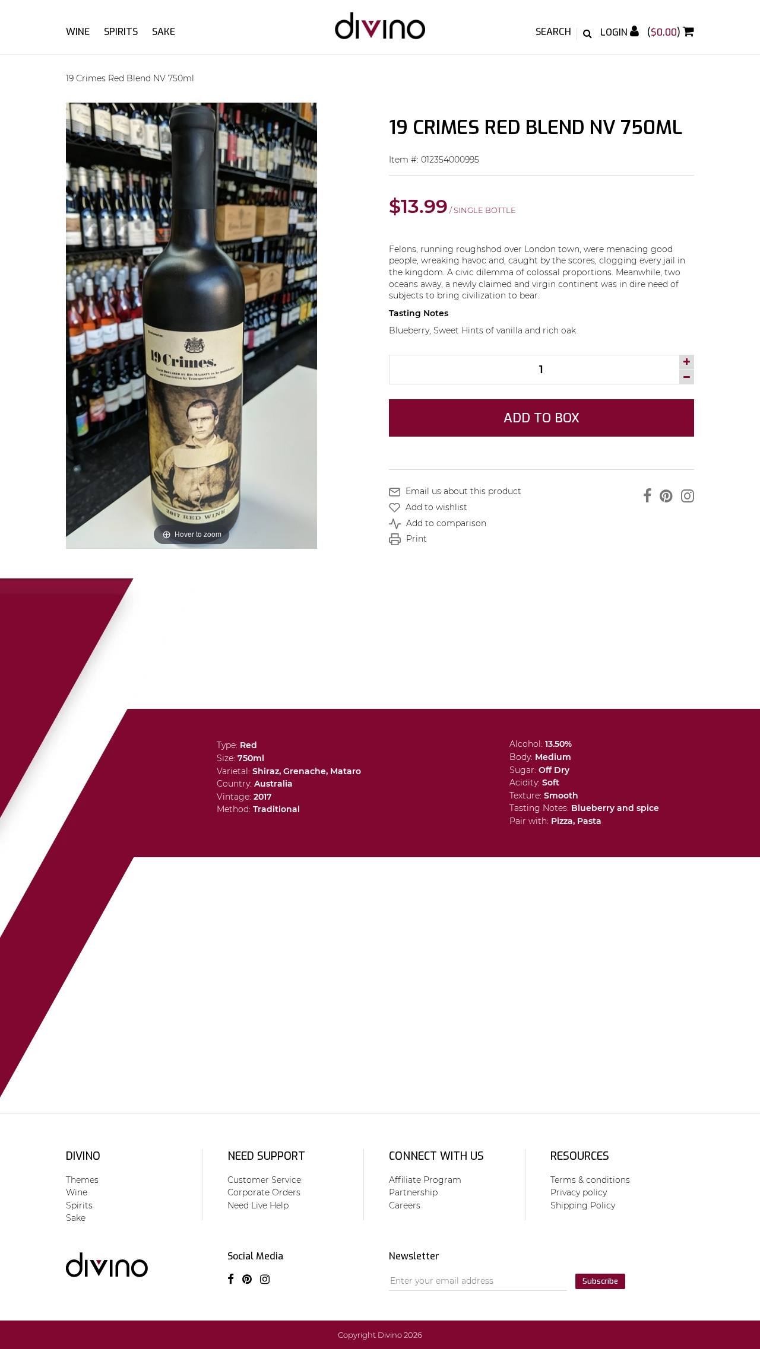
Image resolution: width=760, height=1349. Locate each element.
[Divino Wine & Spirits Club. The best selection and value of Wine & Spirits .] (380, 31)
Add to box (542, 418)
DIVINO (83, 1156)
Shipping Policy (582, 1205)
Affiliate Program (425, 1180)
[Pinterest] (663, 496)
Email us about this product (462, 491)
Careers (404, 1205)
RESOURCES (579, 1156)
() (665, 32)
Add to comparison (445, 523)
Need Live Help (258, 1205)
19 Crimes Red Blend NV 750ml (130, 78)
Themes (82, 1180)
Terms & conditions (590, 1180)
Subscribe (600, 1281)
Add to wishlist (435, 507)
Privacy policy (578, 1192)
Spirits (121, 32)
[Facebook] (644, 496)
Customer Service (264, 1180)
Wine (78, 32)
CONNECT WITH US (436, 1156)
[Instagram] (684, 496)
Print (415, 538)
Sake (163, 32)
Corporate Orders (263, 1192)
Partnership (413, 1192)
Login (615, 32)
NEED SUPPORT (266, 1156)
